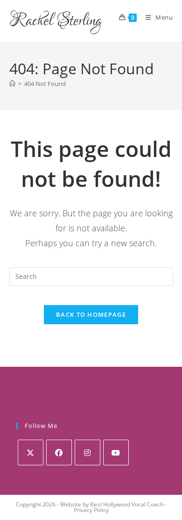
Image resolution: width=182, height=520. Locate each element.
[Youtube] (116, 452)
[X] (30, 452)
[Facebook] (59, 452)
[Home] (12, 83)
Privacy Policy (91, 510)
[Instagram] (87, 452)
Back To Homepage (91, 314)
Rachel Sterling (55, 21)
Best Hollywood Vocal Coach (126, 504)
